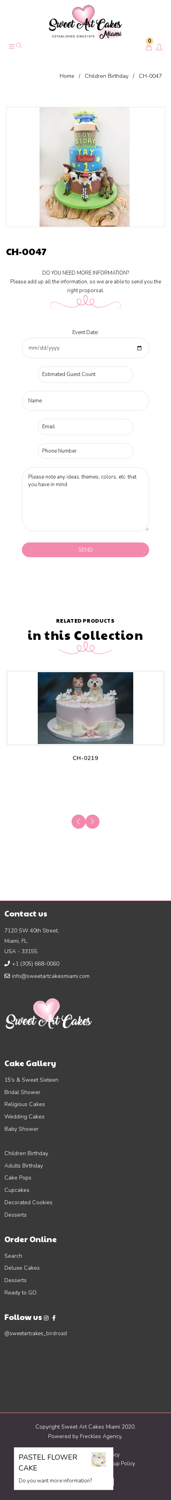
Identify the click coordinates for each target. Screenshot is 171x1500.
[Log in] (159, 48)
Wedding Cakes (24, 1116)
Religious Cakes (24, 1104)
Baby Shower (21, 1129)
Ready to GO (20, 1292)
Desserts (15, 1215)
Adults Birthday (23, 1166)
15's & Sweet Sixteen (31, 1080)
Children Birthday (106, 76)
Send (85, 550)
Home (67, 76)
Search (13, 1256)
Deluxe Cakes (22, 1268)
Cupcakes (16, 1190)
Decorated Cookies (28, 1202)
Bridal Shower (22, 1092)
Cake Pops (17, 1177)
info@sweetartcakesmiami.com (50, 976)
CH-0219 (85, 758)
